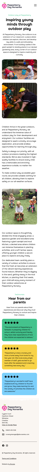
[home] (12, 5)
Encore (12, 464)
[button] (35, 5)
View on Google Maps (9, 425)
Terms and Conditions (9, 458)
